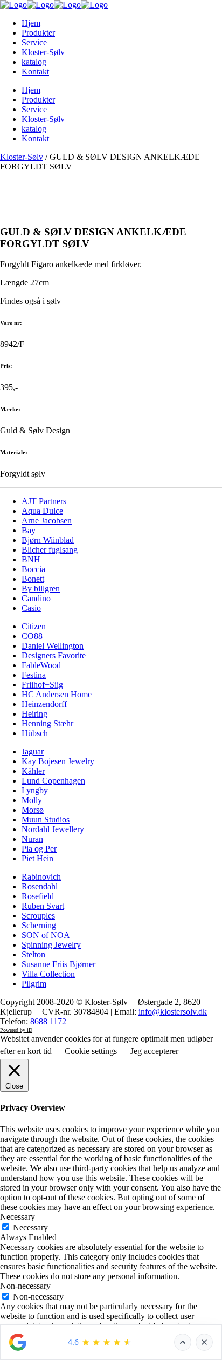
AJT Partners (44, 501)
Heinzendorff (44, 704)
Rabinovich (41, 876)
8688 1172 (48, 1021)
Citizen (34, 626)
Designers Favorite (54, 655)
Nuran (32, 839)
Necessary (30, 1227)
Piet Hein (37, 858)
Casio (31, 608)
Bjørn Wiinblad (48, 540)
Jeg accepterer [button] (154, 1051)
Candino (36, 598)
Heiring (34, 713)
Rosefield (38, 896)
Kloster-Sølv (21, 156)
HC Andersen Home (57, 694)
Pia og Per (39, 848)
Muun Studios (46, 819)
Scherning (39, 925)
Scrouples (38, 915)
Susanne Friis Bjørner (58, 964)
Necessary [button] (17, 1216)
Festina (34, 674)
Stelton (33, 954)
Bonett (33, 578)
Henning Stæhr (47, 723)
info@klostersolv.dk (172, 1011)
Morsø (33, 809)
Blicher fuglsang (50, 549)
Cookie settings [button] (91, 1051)
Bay (29, 530)
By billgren (41, 588)
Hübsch (35, 733)
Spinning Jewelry (51, 944)
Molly (32, 800)
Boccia (33, 569)
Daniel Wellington (53, 645)
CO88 (32, 636)
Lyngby (35, 790)
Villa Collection (48, 973)
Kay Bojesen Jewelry (58, 761)
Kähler (33, 771)
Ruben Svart (43, 905)
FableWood (41, 665)
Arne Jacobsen (47, 520)
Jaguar (33, 751)
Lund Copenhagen (53, 780)
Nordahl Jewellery (53, 829)
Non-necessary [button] (25, 1285)
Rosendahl (40, 886)
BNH (31, 559)
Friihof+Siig (42, 684)
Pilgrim (34, 983)
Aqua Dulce (42, 510)
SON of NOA (46, 935)
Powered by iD (16, 1030)
